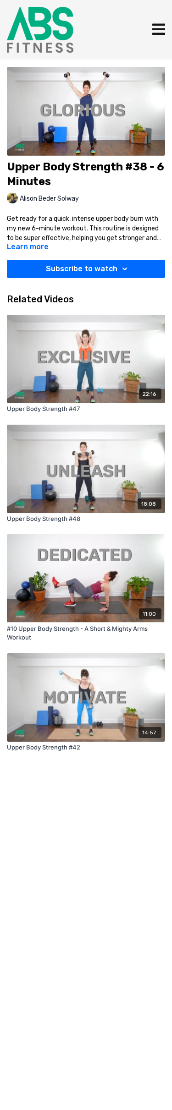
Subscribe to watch (81, 268)
